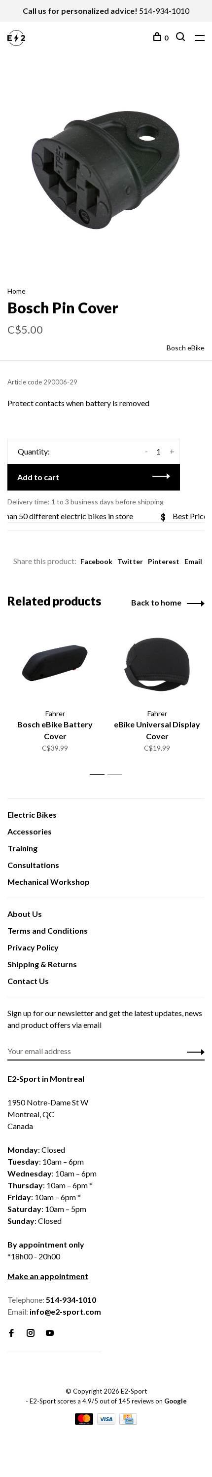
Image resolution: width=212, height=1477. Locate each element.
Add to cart (38, 477)
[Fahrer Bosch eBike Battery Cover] (55, 664)
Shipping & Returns (42, 964)
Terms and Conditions (47, 930)
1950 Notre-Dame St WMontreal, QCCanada (47, 1114)
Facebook (96, 561)
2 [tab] (117, 774)
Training (22, 848)
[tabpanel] (106, 169)
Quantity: (34, 451)
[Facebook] (11, 1333)
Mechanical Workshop (48, 881)
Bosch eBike (186, 347)
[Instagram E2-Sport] (31, 1333)
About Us (24, 913)
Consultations (33, 865)
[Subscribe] (193, 1051)
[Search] (181, 38)
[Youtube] (50, 1333)
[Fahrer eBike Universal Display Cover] (157, 664)
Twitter (130, 561)
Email (193, 561)
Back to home (156, 602)
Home (16, 291)
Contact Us (28, 980)
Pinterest (163, 561)
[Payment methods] (85, 1421)
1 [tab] (100, 774)
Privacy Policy (33, 947)
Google (175, 1401)
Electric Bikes (32, 814)
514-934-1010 (164, 10)
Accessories (29, 831)
